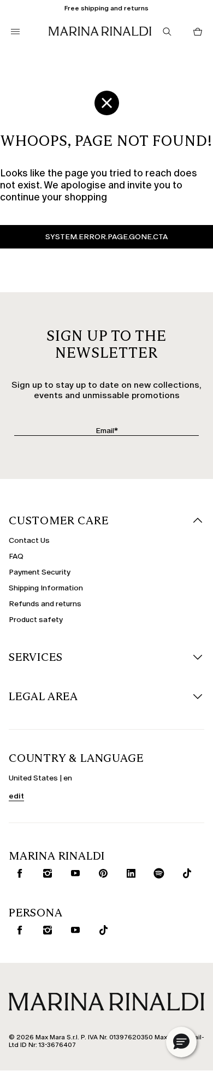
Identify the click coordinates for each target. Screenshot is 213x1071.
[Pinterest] (101, 873)
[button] (181, 1042)
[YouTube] (73, 873)
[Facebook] (17, 873)
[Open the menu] (15, 31)
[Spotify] (156, 873)
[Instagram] (45, 873)
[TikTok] (184, 873)
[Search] (167, 31)
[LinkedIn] (129, 873)
